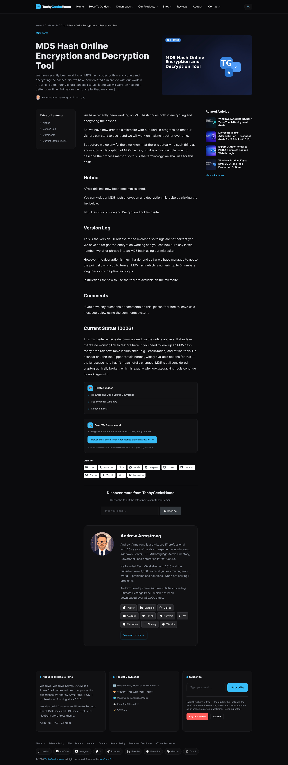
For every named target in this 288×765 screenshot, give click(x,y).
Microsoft (53, 25)
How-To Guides (99, 6)
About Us (41, 743)
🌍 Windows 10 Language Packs (130, 698)
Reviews (182, 6)
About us (45, 722)
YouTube (129, 616)
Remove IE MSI (99, 408)
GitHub (165, 608)
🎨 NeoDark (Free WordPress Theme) (133, 691)
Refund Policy (117, 743)
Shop (166, 6)
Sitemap (90, 743)
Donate (79, 743)
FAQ (56, 722)
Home (80, 6)
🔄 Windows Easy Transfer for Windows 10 (136, 685)
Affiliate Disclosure (165, 743)
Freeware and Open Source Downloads (112, 394)
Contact (213, 6)
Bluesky (149, 625)
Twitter (128, 608)
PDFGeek (72, 711)
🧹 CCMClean (120, 710)
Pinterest (166, 616)
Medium (173, 752)
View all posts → (133, 635)
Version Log (49, 129)
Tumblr (190, 752)
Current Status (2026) (55, 141)
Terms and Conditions (140, 743)
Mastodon (130, 625)
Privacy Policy (56, 743)
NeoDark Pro (106, 759)
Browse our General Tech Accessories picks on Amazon (120, 439)
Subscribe (170, 511)
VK (182, 616)
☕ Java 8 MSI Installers (126, 704)
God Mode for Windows (104, 401)
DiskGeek (54, 711)
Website (168, 625)
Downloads (123, 6)
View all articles (215, 175)
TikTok (148, 616)
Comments (49, 135)
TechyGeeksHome (56, 6)
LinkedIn (147, 608)
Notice (46, 123)
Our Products (146, 6)
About (197, 6)
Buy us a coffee (197, 716)
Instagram (82, 752)
